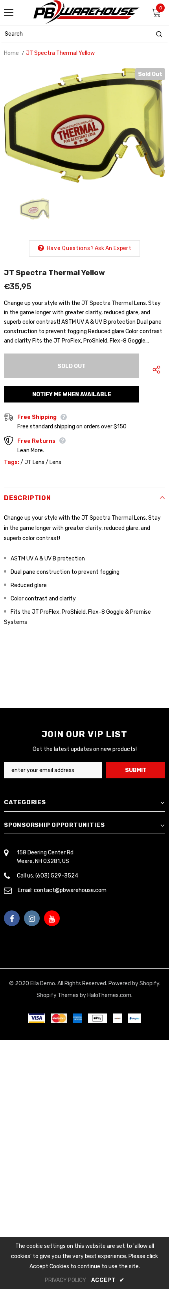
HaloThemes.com (109, 995)
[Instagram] (32, 918)
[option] (84, 125)
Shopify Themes (58, 995)
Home (11, 53)
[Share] (154, 369)
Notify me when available (71, 394)
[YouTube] (52, 918)
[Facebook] (12, 918)
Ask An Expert (113, 248)
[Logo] (86, 12)
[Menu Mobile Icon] (8, 12)
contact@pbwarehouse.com (70, 890)
